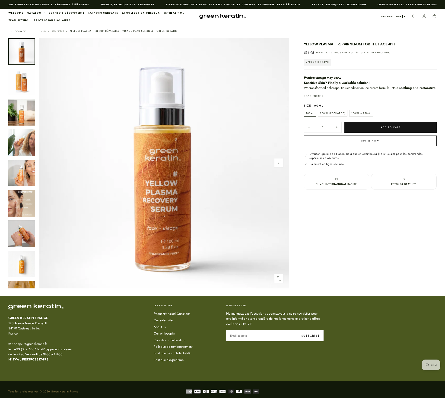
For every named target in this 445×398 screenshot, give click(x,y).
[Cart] (434, 17)
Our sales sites (164, 320)
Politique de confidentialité (172, 353)
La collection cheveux (141, 13)
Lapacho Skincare (103, 13)
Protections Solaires (52, 20)
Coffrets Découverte (66, 13)
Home (42, 31)
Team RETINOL (19, 20)
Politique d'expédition (169, 359)
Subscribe (310, 336)
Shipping (346, 52)
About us (160, 327)
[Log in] (424, 17)
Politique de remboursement (173, 346)
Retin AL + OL (173, 13)
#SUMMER (58, 31)
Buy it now (370, 140)
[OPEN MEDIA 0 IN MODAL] (278, 278)
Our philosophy (164, 333)
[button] (393, 17)
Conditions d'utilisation (169, 340)
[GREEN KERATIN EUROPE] (36, 306)
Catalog (34, 13)
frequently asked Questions (172, 313)
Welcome (15, 13)
